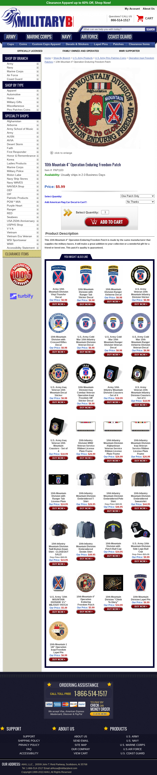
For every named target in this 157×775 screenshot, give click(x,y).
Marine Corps (39, 36)
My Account (132, 8)
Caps (10, 44)
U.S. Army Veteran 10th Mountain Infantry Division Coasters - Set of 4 (140, 392)
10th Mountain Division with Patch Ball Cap (113, 546)
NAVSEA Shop (15, 186)
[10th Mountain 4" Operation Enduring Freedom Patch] (61, 153)
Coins (23, 44)
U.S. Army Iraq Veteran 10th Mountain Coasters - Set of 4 (58, 445)
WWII (10, 243)
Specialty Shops (17, 115)
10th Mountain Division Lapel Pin (140, 598)
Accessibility (29, 753)
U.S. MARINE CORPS (132, 745)
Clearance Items (139, 44)
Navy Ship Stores (17, 178)
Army (11, 36)
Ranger (11, 209)
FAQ (28, 749)
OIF (9, 194)
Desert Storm (15, 144)
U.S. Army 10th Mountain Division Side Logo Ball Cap (140, 547)
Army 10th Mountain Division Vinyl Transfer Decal (58, 293)
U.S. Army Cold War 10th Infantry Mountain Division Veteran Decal (86, 341)
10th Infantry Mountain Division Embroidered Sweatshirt (140, 497)
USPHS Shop (15, 224)
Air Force (89, 36)
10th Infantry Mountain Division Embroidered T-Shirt (86, 497)
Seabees (12, 217)
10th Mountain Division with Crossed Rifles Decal (58, 341)
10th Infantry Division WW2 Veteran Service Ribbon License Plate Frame (86, 445)
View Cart (81, 753)
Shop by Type (14, 85)
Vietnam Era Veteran (19, 236)
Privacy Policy (29, 745)
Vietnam (12, 232)
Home (48, 58)
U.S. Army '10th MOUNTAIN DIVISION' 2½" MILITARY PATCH (58, 601)
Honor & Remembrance (21, 155)
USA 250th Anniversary (21, 220)
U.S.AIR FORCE (132, 749)
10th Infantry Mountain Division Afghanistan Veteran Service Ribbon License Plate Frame (113, 447)
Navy (66, 36)
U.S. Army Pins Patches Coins (110, 58)
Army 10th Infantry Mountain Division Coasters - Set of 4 (113, 391)
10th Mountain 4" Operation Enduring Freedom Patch (86, 600)
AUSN (10, 136)
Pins (101, 44)
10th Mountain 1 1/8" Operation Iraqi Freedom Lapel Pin (58, 648)
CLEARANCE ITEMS (17, 253)
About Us (149, 8)
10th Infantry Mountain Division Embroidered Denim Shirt (86, 547)
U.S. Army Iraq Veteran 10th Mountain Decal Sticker (58, 391)
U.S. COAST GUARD (133, 753)
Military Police (15, 171)
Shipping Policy (29, 740)
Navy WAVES (15, 182)
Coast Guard (120, 36)
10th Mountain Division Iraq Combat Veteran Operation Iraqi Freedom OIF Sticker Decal (86, 394)
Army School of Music (20, 128)
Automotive (13, 94)
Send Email (80, 740)
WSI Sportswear (16, 240)
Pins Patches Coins (18, 109)
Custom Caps (46, 44)
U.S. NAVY (132, 740)
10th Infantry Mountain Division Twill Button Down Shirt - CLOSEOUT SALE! (58, 549)
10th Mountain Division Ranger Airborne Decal (113, 292)
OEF (9, 190)
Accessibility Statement (21, 247)
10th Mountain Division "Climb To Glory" (113, 599)
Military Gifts (14, 102)
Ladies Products (16, 163)
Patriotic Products (17, 197)
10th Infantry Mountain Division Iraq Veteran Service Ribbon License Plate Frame (140, 447)
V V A (10, 228)
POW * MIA (13, 201)
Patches (118, 44)
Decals (77, 44)
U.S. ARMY (132, 736)
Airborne (12, 125)
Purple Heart (14, 205)
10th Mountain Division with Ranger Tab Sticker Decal (85, 293)
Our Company (80, 749)
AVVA (10, 140)
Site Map (81, 745)
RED (9, 213)
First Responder (16, 151)
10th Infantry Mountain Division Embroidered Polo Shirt (113, 497)
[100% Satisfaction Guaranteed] (22, 275)
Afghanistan (14, 121)
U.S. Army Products (83, 58)
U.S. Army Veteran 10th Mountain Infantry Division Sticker (140, 293)
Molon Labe (14, 174)
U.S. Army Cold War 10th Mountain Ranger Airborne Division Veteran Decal (140, 342)
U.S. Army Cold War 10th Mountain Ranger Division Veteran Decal (113, 342)
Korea (10, 159)
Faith (10, 148)
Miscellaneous (15, 105)
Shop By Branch (61, 58)
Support (29, 736)
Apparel (11, 90)
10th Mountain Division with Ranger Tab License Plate (58, 497)
